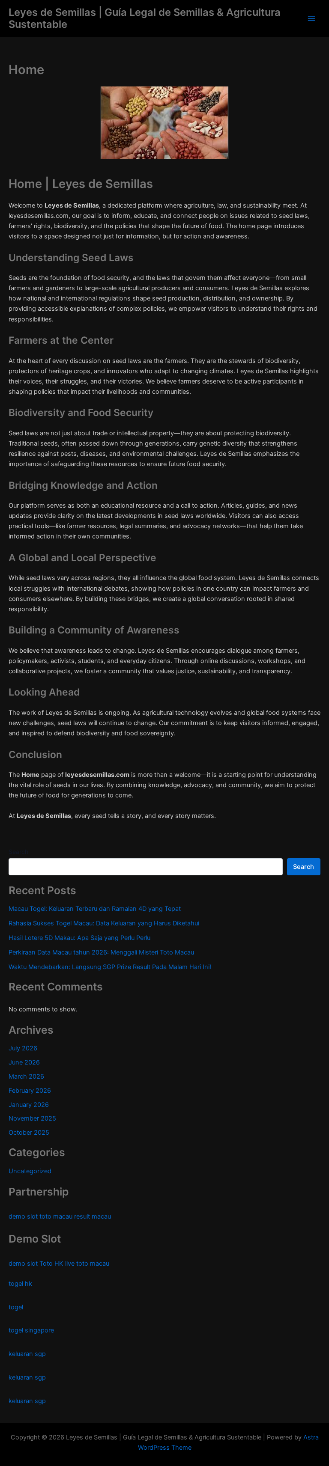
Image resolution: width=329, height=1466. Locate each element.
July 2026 (23, 1048)
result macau (92, 1216)
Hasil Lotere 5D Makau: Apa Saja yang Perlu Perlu (79, 938)
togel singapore (31, 1330)
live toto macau (87, 1263)
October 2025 (29, 1132)
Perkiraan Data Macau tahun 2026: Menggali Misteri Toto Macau (101, 952)
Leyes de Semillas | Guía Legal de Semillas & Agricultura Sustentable (145, 18)
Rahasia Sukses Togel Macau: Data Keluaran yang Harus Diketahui (104, 923)
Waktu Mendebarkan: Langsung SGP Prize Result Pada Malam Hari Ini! (110, 967)
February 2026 (30, 1090)
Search (18, 851)
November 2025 (32, 1118)
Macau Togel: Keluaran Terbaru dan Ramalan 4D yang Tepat (95, 909)
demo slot (23, 1216)
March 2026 (26, 1076)
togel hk (20, 1284)
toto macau (55, 1216)
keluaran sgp (27, 1354)
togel (16, 1307)
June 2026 (24, 1062)
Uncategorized (30, 1171)
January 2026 (29, 1105)
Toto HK (51, 1263)
